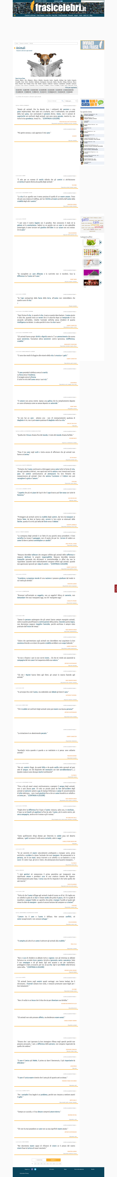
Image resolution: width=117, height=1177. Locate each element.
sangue (25, 770)
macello (74, 758)
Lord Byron (73, 382)
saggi (59, 838)
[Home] (58, 7)
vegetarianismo (73, 631)
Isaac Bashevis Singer (71, 629)
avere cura (68, 886)
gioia (19, 111)
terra (49, 298)
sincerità (74, 665)
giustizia (42, 793)
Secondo (62, 622)
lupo (72, 500)
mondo (45, 435)
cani (71, 140)
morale (37, 578)
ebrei (67, 682)
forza (21, 375)
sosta (57, 469)
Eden (51, 227)
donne (99, 220)
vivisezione (74, 741)
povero (40, 960)
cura (43, 876)
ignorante (53, 960)
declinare (28, 557)
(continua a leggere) (51, 118)
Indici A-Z (86, 15)
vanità (41, 180)
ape (22, 298)
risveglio (74, 1102)
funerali (30, 984)
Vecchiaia (25, 805)
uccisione (56, 476)
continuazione (44, 622)
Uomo (59, 114)
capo (49, 493)
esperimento (73, 648)
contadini (25, 1095)
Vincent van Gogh (72, 423)
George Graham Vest (88, 124)
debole (55, 521)
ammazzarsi (52, 474)
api (71, 306)
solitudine (70, 819)
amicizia (88, 217)
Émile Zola (74, 944)
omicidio (47, 624)
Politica (24, 574)
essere (62, 197)
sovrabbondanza (65, 770)
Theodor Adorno (72, 756)
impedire (39, 624)
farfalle (74, 442)
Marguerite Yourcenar (70, 344)
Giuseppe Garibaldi (72, 524)
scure (19, 860)
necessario (49, 770)
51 (60, 1163)
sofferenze (70, 555)
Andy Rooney (87, 134)
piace (34, 493)
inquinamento (60, 123)
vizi (45, 379)
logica (72, 622)
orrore (63, 538)
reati (75, 907)
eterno (57, 1112)
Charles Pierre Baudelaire (70, 841)
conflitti (68, 917)
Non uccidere (26, 763)
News (65, 1169)
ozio (75, 234)
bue (36, 898)
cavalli (83, 225)
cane (48, 133)
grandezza (29, 118)
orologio (70, 1102)
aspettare (37, 812)
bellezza (63, 384)
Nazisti (28, 675)
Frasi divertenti (62, 15)
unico (27, 1078)
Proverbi (70, 15)
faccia (40, 298)
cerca (19, 814)
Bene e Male (25, 705)
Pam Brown (86, 128)
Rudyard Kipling (72, 1115)
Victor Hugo (73, 457)
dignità (44, 336)
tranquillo (20, 559)
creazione (70, 699)
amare (28, 876)
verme (40, 318)
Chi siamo (51, 1169)
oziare (61, 227)
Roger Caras (87, 117)
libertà (91, 217)
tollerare (35, 555)
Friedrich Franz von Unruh (69, 1081)
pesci (75, 886)
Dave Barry (86, 162)
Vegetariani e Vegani (27, 192)
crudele (24, 709)
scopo (64, 643)
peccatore (67, 960)
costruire (28, 791)
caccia (72, 483)
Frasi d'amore (40, 15)
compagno (26, 962)
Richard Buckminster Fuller (69, 1003)
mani (34, 857)
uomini (59, 180)
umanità (74, 123)
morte (41, 772)
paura (60, 898)
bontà (71, 716)
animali (55, 123)
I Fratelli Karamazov (24, 105)
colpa (39, 564)
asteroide (54, 403)
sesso (64, 493)
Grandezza (21, 578)
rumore (22, 401)
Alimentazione (26, 591)
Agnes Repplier (87, 131)
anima (22, 182)
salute (55, 471)
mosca (85, 229)
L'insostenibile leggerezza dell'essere (29, 912)
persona (69, 709)
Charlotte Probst (72, 601)
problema (44, 1095)
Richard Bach (73, 438)
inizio (29, 626)
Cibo (24, 615)
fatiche (19, 521)
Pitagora (74, 481)
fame (24, 519)
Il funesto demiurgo (24, 531)
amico (27, 1060)
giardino (43, 227)
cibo (75, 864)
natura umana (64, 819)
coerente (68, 595)
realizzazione (73, 1008)
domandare (21, 598)
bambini (83, 223)
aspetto (21, 493)
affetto (69, 924)
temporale (65, 318)
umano (67, 197)
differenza (20, 276)
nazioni (69, 586)
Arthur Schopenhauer (71, 663)
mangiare (69, 517)
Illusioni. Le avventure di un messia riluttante (30, 431)
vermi (75, 327)
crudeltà (20, 201)
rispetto (70, 281)
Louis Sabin (86, 121)
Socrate (74, 136)
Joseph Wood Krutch (88, 138)
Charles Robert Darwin (70, 1020)
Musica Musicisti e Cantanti (29, 351)
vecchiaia (70, 810)
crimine (69, 902)
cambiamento (70, 442)
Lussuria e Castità (27, 488)
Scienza (24, 294)
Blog (91, 15)
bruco (29, 435)
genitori (27, 874)
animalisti (68, 346)
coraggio (69, 384)
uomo (69, 199)
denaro (40, 1112)
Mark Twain (73, 279)
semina (48, 476)
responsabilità (47, 557)
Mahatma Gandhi (72, 204)
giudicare (62, 578)
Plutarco (74, 775)
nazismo (70, 682)
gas (39, 791)
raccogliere (21, 478)
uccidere (68, 788)
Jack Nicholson (72, 498)
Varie (80, 15)
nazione (48, 578)
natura (55, 660)
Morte (24, 977)
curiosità (48, 838)
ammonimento (62, 336)
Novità (92, 1169)
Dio (23, 688)
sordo (47, 898)
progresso (30, 578)
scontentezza (31, 225)
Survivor (22, 870)
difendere (20, 1063)
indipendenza (89, 223)
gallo (20, 1097)
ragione (51, 958)
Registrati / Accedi (40, 1)
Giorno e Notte (26, 1090)
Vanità (24, 175)
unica (41, 879)
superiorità (21, 116)
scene (19, 919)
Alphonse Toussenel (71, 695)
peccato (60, 116)
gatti (65, 355)
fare (61, 493)
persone (28, 619)
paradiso (88, 229)
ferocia (33, 377)
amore (35, 478)
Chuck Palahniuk (72, 884)
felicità (69, 234)
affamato (40, 274)
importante (69, 1060)
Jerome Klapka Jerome (70, 970)
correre (48, 519)
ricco (34, 960)
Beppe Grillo (73, 1100)
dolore (65, 476)
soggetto (40, 595)
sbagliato (20, 420)
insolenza (31, 375)
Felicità (24, 219)
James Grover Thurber (89, 145)
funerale (71, 991)
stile (20, 793)
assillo (56, 767)
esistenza (68, 327)
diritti (38, 336)
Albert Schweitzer (72, 325)
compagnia (21, 660)
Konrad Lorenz (87, 141)
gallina (50, 401)
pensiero (66, 109)
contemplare (38, 540)
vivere (47, 658)
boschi (29, 812)
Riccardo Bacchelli (71, 817)
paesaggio (36, 538)
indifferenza (70, 339)
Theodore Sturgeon (71, 1049)
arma (21, 795)
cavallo (47, 540)
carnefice (20, 538)
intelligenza (66, 123)
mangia (56, 900)
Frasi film (48, 15)
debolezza (69, 526)
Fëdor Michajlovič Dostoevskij (68, 121)
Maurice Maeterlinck (88, 148)
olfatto (72, 1051)
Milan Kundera (73, 233)
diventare (54, 1000)
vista (75, 1051)
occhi (37, 452)
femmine (20, 495)
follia (43, 767)
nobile (59, 836)
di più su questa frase (70, 105)
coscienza (20, 643)
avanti (53, 1160)
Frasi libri (54, 15)
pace (23, 230)
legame (37, 223)
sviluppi (44, 919)
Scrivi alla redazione (79, 1169)
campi (59, 791)
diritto (48, 199)
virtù (75, 384)
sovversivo (25, 339)
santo (60, 960)
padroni (99, 217)
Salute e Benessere (27, 465)
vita (21, 197)
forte (45, 521)
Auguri (76, 15)
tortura (74, 569)
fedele (63, 965)
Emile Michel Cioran (71, 543)
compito (22, 941)
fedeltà (74, 972)
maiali (100, 229)
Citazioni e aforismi (30, 15)
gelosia (19, 225)
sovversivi (47, 339)
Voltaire (74, 185)
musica (58, 355)
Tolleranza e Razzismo (28, 311)
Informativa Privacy (24, 1173)
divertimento (91, 220)
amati (62, 1017)
